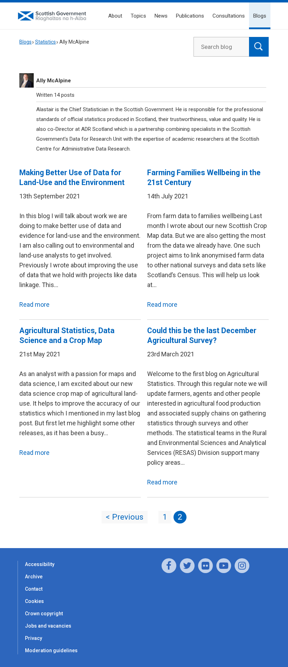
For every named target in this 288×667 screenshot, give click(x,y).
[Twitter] (187, 565)
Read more (34, 304)
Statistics (45, 42)
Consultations (228, 16)
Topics (138, 16)
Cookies (34, 601)
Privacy (33, 638)
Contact (33, 589)
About (115, 16)
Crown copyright (44, 613)
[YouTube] (223, 565)
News (161, 16)
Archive (33, 576)
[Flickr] (205, 565)
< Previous (124, 517)
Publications (190, 16)
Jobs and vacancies (48, 626)
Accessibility (39, 564)
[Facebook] (169, 565)
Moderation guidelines (51, 650)
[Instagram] (242, 565)
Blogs (259, 16)
